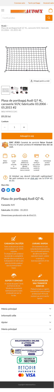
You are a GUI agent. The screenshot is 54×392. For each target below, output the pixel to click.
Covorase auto (19, 3)
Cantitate (4, 121)
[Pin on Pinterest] (18, 190)
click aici (34, 178)
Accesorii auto (48, 3)
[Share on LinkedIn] (13, 190)
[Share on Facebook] (3, 190)
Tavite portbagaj (34, 3)
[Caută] (48, 18)
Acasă (3, 26)
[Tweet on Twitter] (8, 190)
